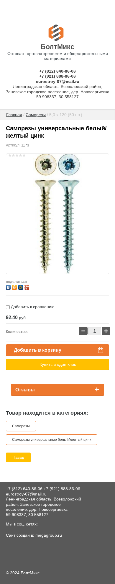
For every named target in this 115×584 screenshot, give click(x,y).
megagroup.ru (48, 535)
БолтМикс (57, 47)
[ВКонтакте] (9, 286)
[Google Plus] (27, 286)
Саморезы (36, 114)
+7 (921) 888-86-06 (57, 76)
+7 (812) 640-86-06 (57, 71)
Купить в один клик (58, 364)
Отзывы (25, 389)
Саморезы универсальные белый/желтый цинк (51, 440)
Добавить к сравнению (32, 306)
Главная (14, 114)
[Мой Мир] (21, 286)
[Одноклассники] (15, 286)
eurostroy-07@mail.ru (57, 81)
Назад (18, 457)
